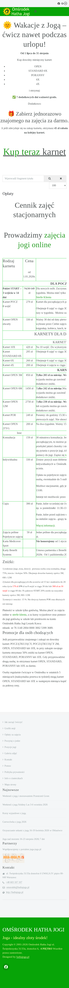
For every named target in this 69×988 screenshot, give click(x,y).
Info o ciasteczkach (14, 778)
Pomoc (8, 766)
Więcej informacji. (45, 525)
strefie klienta (19, 614)
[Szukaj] (49, 178)
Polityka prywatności (14, 772)
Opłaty (8, 193)
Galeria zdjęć (11, 753)
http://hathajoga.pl (14, 892)
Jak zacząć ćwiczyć (13, 722)
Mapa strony (10, 784)
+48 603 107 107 (14, 882)
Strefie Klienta (43, 297)
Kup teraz (21, 151)
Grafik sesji (10, 728)
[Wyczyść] (60, 178)
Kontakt (8, 759)
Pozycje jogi (10, 747)
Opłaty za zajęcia (13, 734)
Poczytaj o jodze (12, 741)
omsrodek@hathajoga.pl (17, 887)
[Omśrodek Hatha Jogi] (16, 11)
